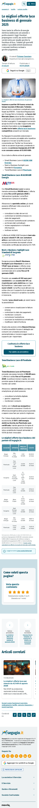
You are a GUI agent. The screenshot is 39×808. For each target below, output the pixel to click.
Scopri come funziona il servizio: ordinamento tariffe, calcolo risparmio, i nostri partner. (17, 705)
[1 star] (10, 592)
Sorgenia (18, 167)
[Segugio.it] (12, 732)
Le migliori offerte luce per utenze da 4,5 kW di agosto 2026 (16, 683)
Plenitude (27, 170)
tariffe (13, 9)
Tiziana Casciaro (24, 56)
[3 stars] (18, 592)
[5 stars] (27, 592)
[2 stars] (14, 592)
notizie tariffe (22, 9)
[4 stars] (23, 592)
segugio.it (5, 9)
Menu (33, 4)
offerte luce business (26, 128)
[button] (19, 348)
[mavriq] (6, 805)
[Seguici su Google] (19, 70)
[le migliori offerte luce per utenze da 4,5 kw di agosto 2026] (17, 667)
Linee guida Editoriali (24, 551)
